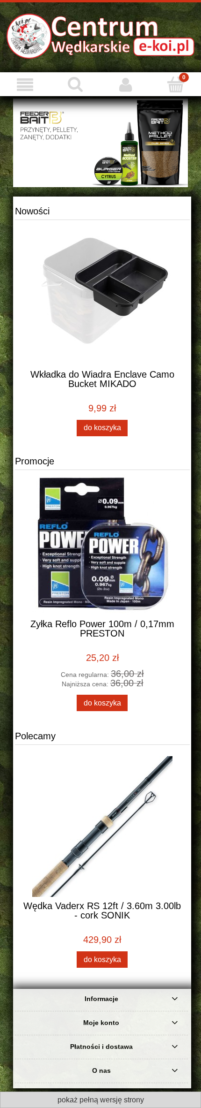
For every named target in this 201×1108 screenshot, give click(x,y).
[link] (100, 143)
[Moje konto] (125, 84)
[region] (100, 143)
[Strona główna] (100, 35)
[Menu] (25, 85)
